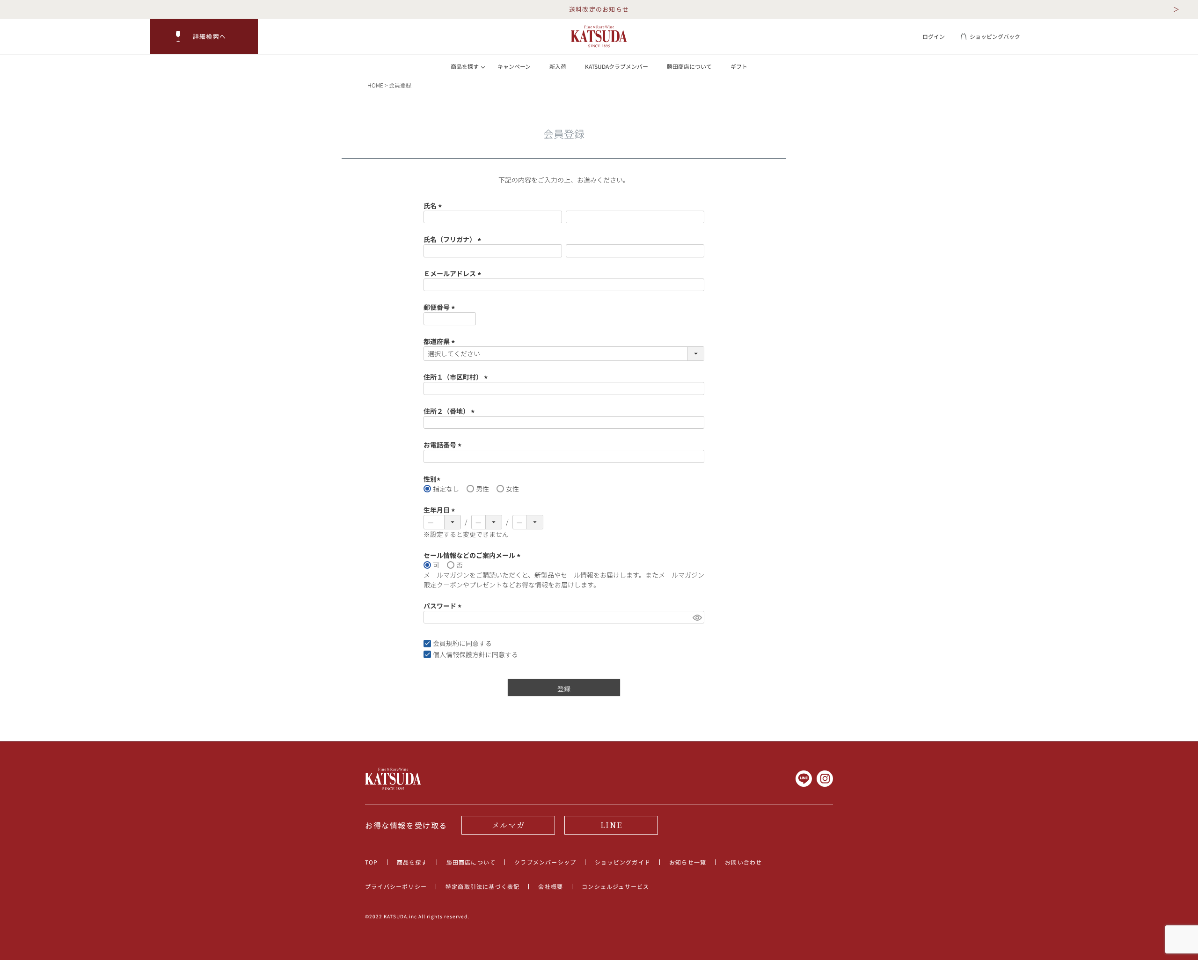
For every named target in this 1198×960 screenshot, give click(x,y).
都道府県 (441, 341)
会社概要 (550, 886)
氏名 (434, 205)
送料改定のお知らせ (599, 9)
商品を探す (412, 862)
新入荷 (557, 66)
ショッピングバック (995, 36)
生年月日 (441, 509)
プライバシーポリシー (396, 886)
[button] (204, 36)
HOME (375, 85)
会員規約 (446, 643)
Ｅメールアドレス (454, 273)
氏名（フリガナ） (454, 239)
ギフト (738, 66)
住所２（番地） (450, 411)
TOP (371, 862)
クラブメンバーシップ (545, 862)
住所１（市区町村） (457, 376)
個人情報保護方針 (459, 654)
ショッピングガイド (622, 862)
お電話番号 (444, 444)
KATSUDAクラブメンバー (616, 66)
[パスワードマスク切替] (697, 617)
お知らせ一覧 (687, 862)
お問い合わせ (743, 862)
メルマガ (508, 825)
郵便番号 (441, 307)
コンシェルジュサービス (615, 886)
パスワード (444, 605)
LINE (611, 825)
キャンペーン (514, 66)
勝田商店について (689, 66)
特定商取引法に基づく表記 (482, 886)
